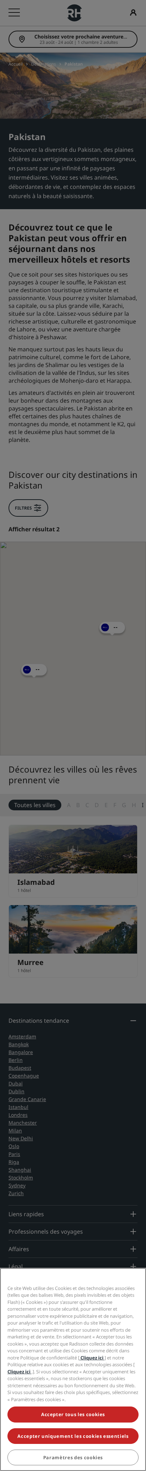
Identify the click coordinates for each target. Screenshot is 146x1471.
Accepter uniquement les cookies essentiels (72, 1436)
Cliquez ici (92, 1357)
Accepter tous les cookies (73, 1414)
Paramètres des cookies (73, 1457)
